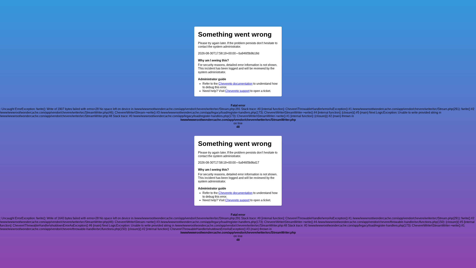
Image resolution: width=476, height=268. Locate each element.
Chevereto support (237, 90)
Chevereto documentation (235, 83)
